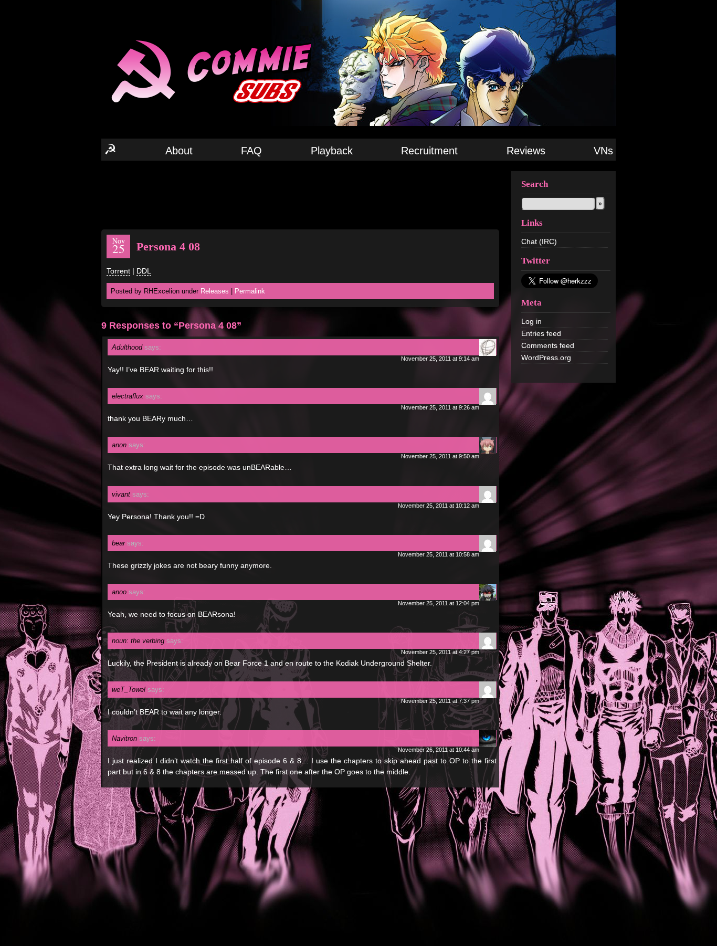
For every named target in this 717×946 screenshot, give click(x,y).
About (179, 150)
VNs (603, 150)
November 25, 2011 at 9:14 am (440, 358)
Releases (215, 291)
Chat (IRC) (539, 241)
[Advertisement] (300, 194)
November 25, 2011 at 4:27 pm (440, 652)
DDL (143, 271)
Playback (332, 150)
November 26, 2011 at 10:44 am (438, 750)
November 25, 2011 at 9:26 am (440, 407)
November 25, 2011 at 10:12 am (438, 505)
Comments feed (547, 345)
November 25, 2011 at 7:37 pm (440, 701)
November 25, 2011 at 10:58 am (438, 554)
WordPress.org (546, 357)
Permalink (250, 291)
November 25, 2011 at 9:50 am (440, 456)
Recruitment (429, 150)
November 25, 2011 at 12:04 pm (438, 603)
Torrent (118, 271)
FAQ (251, 150)
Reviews (526, 150)
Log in (531, 321)
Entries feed (541, 333)
